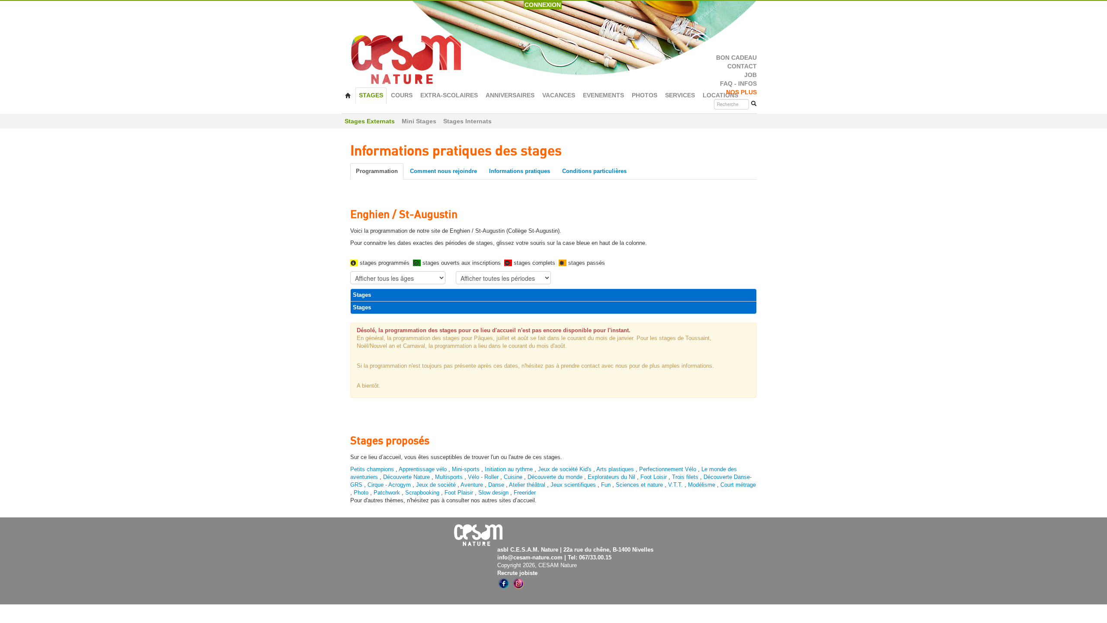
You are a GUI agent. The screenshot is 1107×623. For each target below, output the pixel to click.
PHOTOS (644, 95)
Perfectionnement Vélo (667, 469)
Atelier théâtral (527, 485)
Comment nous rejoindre (443, 171)
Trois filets (686, 477)
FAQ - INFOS (738, 83)
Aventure (472, 485)
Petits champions (372, 469)
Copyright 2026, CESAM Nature (537, 565)
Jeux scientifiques (573, 485)
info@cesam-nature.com (530, 557)
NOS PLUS (741, 92)
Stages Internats (467, 121)
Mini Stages (419, 121)
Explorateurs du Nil (611, 477)
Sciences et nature (640, 485)
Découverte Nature (406, 477)
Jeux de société (437, 485)
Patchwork (387, 492)
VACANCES (558, 95)
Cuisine (514, 477)
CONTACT (742, 66)
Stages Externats (370, 121)
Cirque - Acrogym (389, 485)
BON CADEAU (736, 58)
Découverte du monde (556, 477)
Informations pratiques (519, 171)
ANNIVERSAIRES (510, 95)
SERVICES (680, 95)
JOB (750, 75)
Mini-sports (466, 469)
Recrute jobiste (517, 573)
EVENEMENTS (603, 95)
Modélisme (701, 485)
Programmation (377, 171)
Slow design (494, 492)
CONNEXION (543, 4)
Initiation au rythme (509, 469)
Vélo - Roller (483, 477)
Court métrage (738, 485)
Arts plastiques (615, 469)
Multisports (449, 477)
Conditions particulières (594, 171)
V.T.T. (675, 485)
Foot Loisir (653, 477)
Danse (496, 485)
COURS (402, 95)
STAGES (371, 95)
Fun (606, 485)
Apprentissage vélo (423, 469)
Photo (361, 492)
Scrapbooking (422, 492)
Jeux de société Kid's (565, 469)
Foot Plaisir (459, 492)
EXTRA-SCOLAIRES (449, 95)
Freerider (525, 492)
